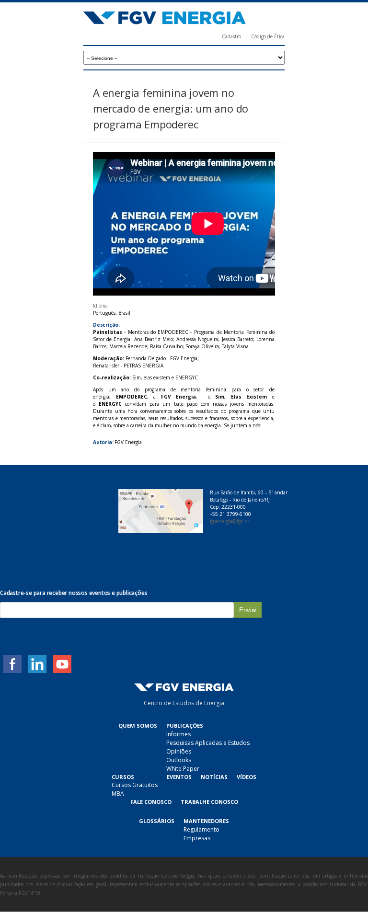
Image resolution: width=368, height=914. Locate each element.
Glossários (156, 820)
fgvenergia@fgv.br (229, 521)
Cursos (123, 776)
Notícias (214, 776)
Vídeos (246, 776)
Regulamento (201, 829)
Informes (178, 734)
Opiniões (178, 751)
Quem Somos (137, 725)
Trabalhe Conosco (209, 801)
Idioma (100, 305)
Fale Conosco (151, 801)
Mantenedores (206, 820)
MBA (118, 793)
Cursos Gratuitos (135, 785)
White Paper (182, 769)
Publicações (184, 725)
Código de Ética (268, 36)
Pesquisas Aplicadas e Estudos (208, 743)
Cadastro (231, 36)
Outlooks (178, 760)
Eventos (179, 776)
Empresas (197, 838)
